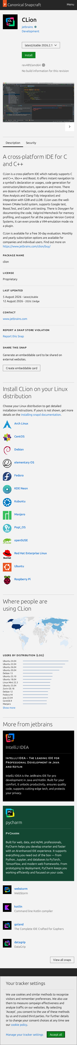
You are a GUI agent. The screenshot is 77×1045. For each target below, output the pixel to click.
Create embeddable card (21, 368)
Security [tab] (31, 142)
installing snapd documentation (41, 414)
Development (30, 31)
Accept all (56, 1034)
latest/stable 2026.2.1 (39, 45)
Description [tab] (13, 142)
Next (69, 126)
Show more (9, 707)
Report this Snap (13, 336)
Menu (70, 4)
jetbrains (28, 26)
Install (28, 55)
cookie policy (19, 1024)
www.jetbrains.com (15, 318)
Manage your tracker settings (24, 1034)
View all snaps (62, 959)
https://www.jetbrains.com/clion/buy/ (26, 246)
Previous (60, 126)
